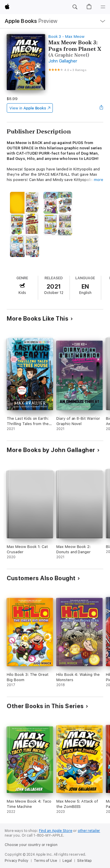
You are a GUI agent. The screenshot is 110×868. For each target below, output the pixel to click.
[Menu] (103, 7)
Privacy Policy (16, 861)
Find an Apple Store (55, 831)
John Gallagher (62, 61)
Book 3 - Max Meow (66, 36)
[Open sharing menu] (101, 108)
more (98, 179)
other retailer (89, 831)
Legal (67, 861)
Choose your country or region (31, 845)
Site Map (84, 861)
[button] (75, 7)
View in (27, 108)
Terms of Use (45, 861)
